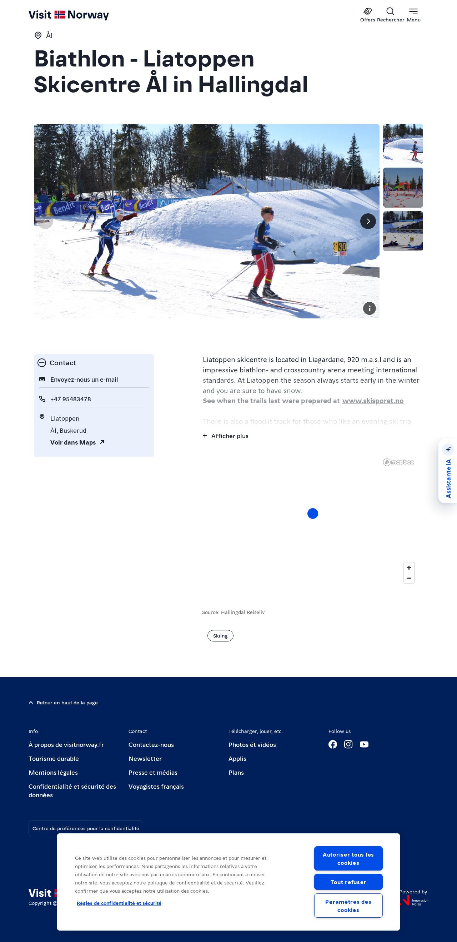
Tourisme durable (54, 758)
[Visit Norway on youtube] (364, 744)
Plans (236, 772)
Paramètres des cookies (348, 905)
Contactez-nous (151, 744)
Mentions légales (53, 772)
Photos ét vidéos (252, 744)
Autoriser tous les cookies (348, 858)
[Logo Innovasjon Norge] (413, 900)
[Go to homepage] (80, 15)
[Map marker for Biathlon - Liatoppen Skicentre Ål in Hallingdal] (312, 513)
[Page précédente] (45, 221)
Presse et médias (153, 772)
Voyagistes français (156, 786)
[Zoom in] (409, 567)
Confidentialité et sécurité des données (72, 790)
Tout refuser (349, 882)
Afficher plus (229, 435)
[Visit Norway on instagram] (348, 744)
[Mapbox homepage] (398, 462)
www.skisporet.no (373, 400)
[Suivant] (368, 221)
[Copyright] (369, 308)
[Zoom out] (409, 578)
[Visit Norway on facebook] (332, 744)
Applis (237, 758)
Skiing (220, 635)
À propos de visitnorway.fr (66, 744)
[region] (228, 882)
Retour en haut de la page (67, 702)
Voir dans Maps (73, 442)
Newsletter (145, 758)
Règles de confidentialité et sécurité (119, 902)
